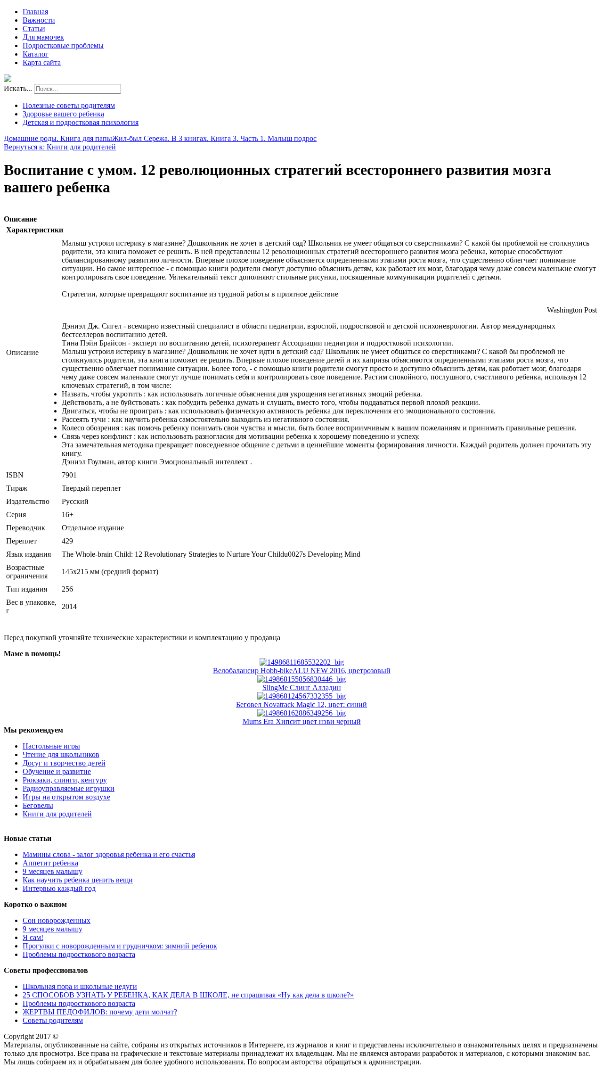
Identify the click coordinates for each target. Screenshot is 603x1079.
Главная (35, 12)
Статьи (34, 29)
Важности (39, 20)
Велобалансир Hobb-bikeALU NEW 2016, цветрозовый (302, 671)
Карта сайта (42, 62)
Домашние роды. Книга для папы (58, 138)
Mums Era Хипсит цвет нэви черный (302, 721)
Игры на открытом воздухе (66, 797)
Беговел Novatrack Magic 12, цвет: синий (301, 704)
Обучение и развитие (57, 771)
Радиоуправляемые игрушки (68, 788)
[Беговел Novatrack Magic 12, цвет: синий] (301, 696)
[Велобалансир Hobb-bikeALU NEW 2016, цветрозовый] (302, 662)
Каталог (36, 54)
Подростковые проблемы (63, 45)
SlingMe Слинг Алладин (301, 688)
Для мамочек (43, 37)
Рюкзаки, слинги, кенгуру (65, 780)
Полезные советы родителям (69, 105)
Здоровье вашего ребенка (63, 114)
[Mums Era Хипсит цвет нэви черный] (301, 713)
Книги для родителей (57, 814)
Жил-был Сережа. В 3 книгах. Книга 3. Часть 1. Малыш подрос (214, 138)
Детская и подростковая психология (81, 122)
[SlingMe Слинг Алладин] (301, 679)
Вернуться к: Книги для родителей (60, 147)
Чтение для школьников (61, 754)
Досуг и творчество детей (64, 763)
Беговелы (38, 805)
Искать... (18, 88)
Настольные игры (51, 746)
